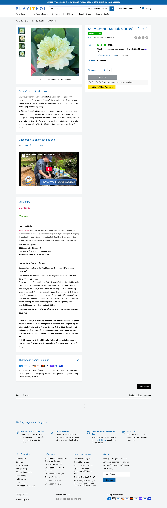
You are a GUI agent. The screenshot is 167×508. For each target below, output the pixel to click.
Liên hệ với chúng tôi (82, 459)
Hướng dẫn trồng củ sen (33, 145)
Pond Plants (68, 14)
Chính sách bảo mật (53, 480)
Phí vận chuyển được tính (107, 55)
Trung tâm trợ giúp (81, 462)
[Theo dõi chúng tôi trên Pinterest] (68, 498)
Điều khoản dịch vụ (52, 477)
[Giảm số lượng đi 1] (99, 70)
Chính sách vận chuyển (54, 474)
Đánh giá (19, 462)
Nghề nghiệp (21, 479)
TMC (89, 38)
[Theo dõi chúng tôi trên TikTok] (75, 498)
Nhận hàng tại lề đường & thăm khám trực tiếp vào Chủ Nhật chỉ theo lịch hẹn (85, 482)
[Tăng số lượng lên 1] (109, 70)
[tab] (135, 395)
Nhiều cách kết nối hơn (25, 486)
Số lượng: (92, 70)
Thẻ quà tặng (21, 469)
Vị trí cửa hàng (22, 465)
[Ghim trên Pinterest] (139, 37)
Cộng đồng (20, 482)
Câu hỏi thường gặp (24, 472)
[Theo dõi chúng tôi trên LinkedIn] (79, 498)
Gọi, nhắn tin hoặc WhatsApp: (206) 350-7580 (83, 471)
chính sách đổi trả (99, 440)
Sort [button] (17, 395)
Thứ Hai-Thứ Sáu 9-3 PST (84, 477)
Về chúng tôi (21, 459)
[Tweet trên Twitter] (143, 37)
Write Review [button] (144, 387)
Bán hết (102, 77)
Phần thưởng (21, 476)
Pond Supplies (21, 14)
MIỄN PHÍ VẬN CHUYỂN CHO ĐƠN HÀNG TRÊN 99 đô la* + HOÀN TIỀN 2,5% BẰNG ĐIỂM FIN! (84, 2)
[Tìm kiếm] (111, 8)
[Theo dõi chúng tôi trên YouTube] (72, 498)
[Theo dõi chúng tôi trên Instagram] (64, 498)
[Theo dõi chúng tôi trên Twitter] (61, 498)
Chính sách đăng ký (53, 484)
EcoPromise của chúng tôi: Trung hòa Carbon (56, 460)
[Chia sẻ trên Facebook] (135, 37)
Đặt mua (109, 480)
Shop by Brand (85, 14)
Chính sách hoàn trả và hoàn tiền (54, 469)
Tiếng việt (20, 495)
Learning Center (103, 14)
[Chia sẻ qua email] (146, 37)
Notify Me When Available (102, 87)
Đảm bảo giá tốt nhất (53, 464)
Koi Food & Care (39, 14)
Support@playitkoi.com (83, 465)
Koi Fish (55, 14)
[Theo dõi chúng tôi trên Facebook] (57, 498)
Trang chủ (19, 21)
